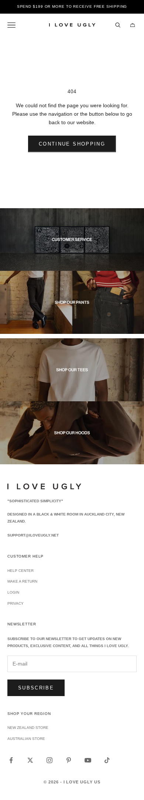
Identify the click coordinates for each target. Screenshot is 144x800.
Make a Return (22, 581)
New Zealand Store (27, 728)
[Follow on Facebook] (11, 760)
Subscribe (36, 688)
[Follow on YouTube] (88, 760)
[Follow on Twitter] (30, 760)
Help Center (20, 571)
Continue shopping (72, 144)
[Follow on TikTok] (107, 760)
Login (13, 592)
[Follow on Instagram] (49, 760)
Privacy (15, 603)
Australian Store (26, 739)
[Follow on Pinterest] (68, 760)
